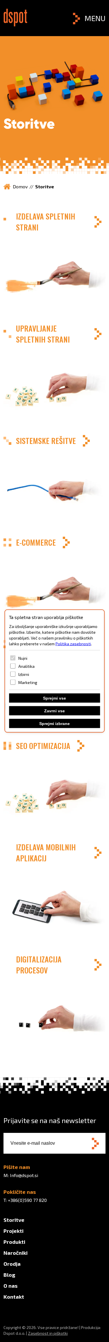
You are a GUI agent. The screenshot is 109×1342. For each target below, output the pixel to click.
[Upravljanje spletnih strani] (54, 373)
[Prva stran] (15, 24)
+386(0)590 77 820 (27, 1200)
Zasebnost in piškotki (48, 1333)
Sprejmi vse (54, 698)
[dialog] (55, 671)
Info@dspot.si (24, 1175)
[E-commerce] (54, 582)
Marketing (27, 682)
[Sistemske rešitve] (54, 480)
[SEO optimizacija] (54, 785)
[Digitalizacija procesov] (54, 1004)
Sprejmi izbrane (54, 723)
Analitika (26, 665)
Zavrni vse (54, 711)
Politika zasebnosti (73, 643)
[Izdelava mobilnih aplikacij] (54, 892)
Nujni (22, 657)
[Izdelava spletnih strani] (54, 261)
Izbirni (23, 674)
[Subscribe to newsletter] (95, 1143)
